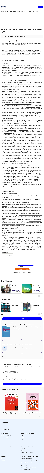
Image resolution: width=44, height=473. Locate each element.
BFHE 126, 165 (31, 216)
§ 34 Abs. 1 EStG (15, 44)
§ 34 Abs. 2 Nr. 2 (12, 130)
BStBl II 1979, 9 (9, 216)
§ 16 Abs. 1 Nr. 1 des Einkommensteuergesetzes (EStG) (18, 104)
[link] (2, 11)
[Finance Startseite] (3, 7)
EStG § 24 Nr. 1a (6, 60)
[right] (41, 416)
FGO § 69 (22, 60)
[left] (39, 416)
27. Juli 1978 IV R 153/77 (22, 216)
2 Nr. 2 (17, 60)
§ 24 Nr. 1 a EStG (23, 130)
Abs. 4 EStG (32, 242)
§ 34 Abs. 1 (12, 60)
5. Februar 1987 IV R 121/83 (8, 224)
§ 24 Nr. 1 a (35, 51)
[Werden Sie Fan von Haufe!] (1, 458)
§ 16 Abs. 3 (22, 242)
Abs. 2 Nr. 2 (8, 202)
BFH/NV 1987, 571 (20, 224)
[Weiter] (42, 296)
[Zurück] (39, 296)
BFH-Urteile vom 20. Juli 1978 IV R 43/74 (29, 215)
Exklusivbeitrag (15, 290)
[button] (40, 7)
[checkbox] (3, 379)
